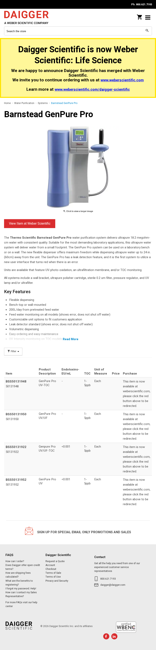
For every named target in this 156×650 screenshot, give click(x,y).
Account (50, 565)
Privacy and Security (57, 581)
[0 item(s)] (140, 16)
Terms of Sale (53, 573)
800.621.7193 (108, 579)
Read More (70, 339)
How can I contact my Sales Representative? (21, 594)
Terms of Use (53, 577)
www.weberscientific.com (122, 80)
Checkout (51, 569)
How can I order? (14, 561)
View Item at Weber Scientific (29, 223)
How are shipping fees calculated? (18, 575)
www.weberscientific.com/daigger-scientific (92, 89)
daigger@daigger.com (112, 585)
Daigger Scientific (30, 17)
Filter (13, 351)
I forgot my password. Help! (20, 588)
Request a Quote (55, 561)
